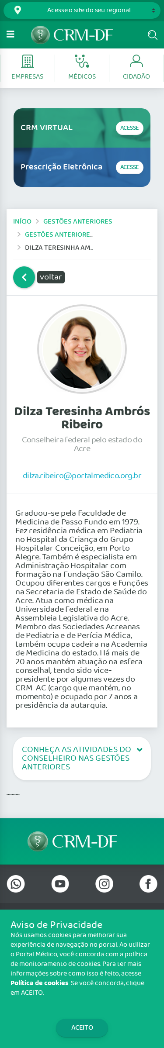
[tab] (82, 758)
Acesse (129, 128)
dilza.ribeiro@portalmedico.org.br (82, 475)
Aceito (82, 1027)
